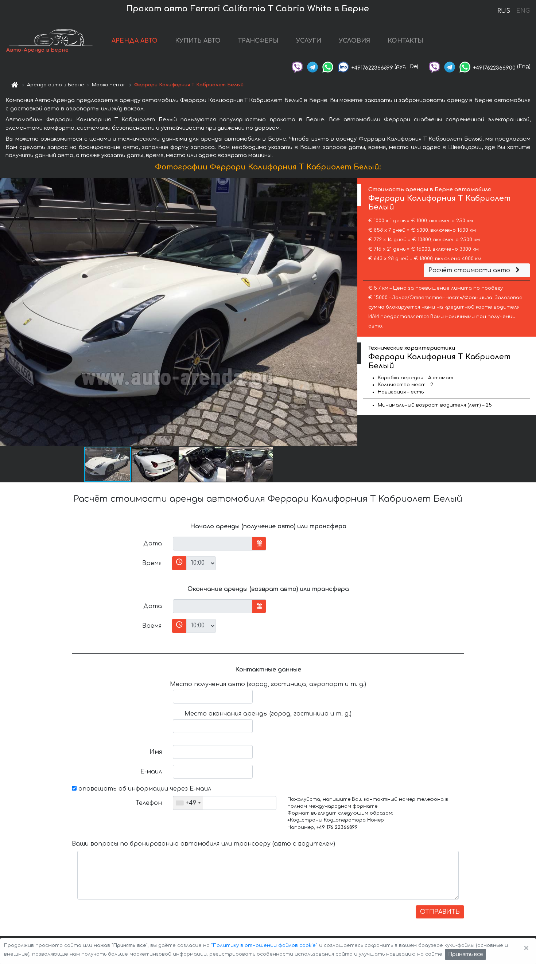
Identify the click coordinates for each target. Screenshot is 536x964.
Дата (152, 543)
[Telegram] (312, 66)
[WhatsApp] (328, 66)
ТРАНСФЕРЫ (258, 41)
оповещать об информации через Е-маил (144, 788)
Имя (155, 752)
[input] (213, 543)
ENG (522, 11)
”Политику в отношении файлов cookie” (264, 945)
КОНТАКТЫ (405, 41)
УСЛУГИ (308, 41)
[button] (155, 464)
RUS (503, 11)
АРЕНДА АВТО (135, 41)
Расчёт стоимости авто (470, 270)
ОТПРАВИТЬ (440, 912)
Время (152, 563)
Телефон (149, 803)
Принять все (465, 954)
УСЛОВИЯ (354, 41)
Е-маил (151, 771)
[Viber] (297, 66)
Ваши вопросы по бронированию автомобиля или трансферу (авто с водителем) (203, 843)
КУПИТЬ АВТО (198, 41)
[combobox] (188, 803)
